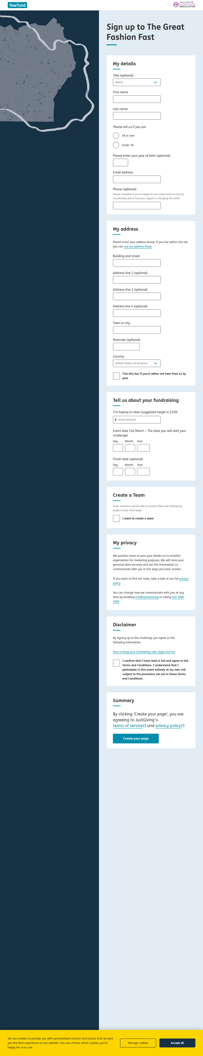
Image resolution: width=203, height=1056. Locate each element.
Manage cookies (138, 1043)
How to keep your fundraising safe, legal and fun (144, 652)
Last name (120, 109)
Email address (123, 172)
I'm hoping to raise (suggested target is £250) (145, 412)
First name (120, 92)
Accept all (177, 1043)
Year (140, 441)
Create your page (136, 738)
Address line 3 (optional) (130, 289)
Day (115, 441)
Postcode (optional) (126, 340)
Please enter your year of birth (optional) (141, 156)
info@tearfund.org (146, 597)
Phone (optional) (125, 189)
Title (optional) (123, 75)
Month (129, 441)
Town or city (121, 323)
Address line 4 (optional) (130, 306)
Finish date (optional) (128, 459)
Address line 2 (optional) (130, 273)
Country (118, 356)
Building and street (126, 256)
